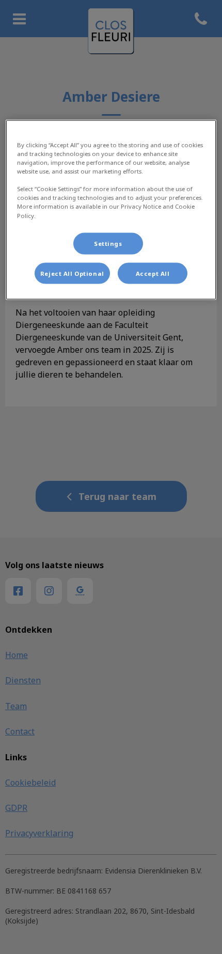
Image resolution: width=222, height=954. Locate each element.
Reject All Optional (72, 273)
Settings (108, 243)
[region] (111, 210)
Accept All (153, 273)
